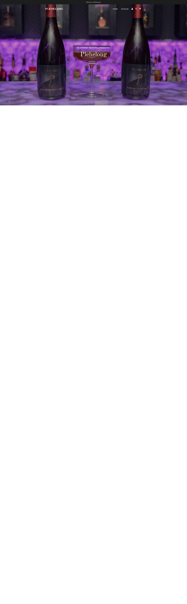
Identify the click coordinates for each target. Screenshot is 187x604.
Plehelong (54, 8)
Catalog (125, 9)
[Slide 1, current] (90, 601)
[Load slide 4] (95, 601)
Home (115, 9)
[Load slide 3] (93, 601)
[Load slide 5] (97, 601)
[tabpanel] (93, 52)
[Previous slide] (46, 601)
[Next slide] (140, 601)
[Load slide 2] (92, 601)
